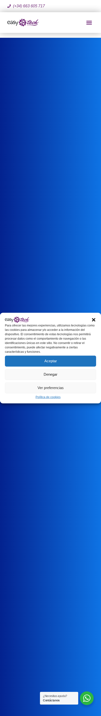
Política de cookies (48, 397)
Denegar (50, 374)
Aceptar (50, 361)
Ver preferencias (51, 388)
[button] (93, 319)
